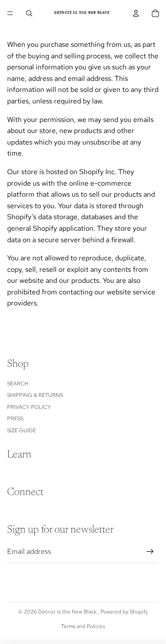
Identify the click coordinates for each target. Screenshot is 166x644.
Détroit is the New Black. (68, 611)
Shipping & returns (35, 395)
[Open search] (29, 13)
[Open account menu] (136, 13)
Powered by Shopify (124, 611)
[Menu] (10, 13)
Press (15, 418)
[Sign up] (150, 551)
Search (17, 383)
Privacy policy (29, 407)
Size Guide (21, 430)
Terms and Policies (83, 626)
